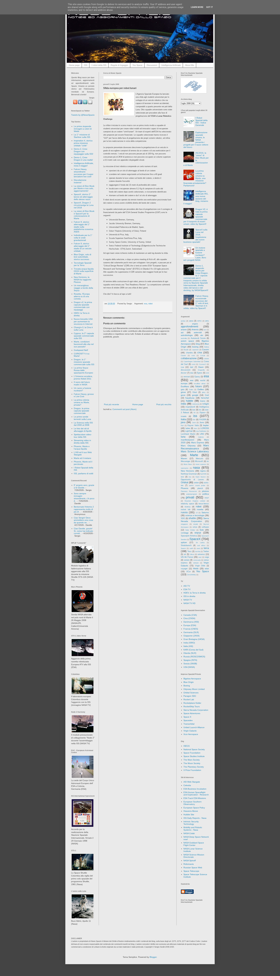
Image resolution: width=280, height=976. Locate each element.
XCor (188, 572)
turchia (197, 551)
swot (198, 548)
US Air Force (187, 557)
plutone (205, 491)
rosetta (200, 509)
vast (199, 557)
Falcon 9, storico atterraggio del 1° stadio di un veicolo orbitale (82, 247)
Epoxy (197, 377)
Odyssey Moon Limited (194, 689)
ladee (188, 428)
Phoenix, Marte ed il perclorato (83, 462)
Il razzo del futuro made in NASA (82, 383)
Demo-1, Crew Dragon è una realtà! (83, 158)
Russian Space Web (192, 867)
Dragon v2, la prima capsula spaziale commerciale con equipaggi (83, 306)
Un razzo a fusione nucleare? (82, 389)
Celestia (187, 785)
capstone (195, 350)
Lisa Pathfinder (201, 431)
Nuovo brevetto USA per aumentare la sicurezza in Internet (83, 321)
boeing (195, 347)
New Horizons (187, 471)
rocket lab (185, 510)
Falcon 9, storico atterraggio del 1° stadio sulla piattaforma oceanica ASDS (83, 227)
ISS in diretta (189, 596)
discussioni (185, 370)
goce (183, 395)
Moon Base (188, 464)
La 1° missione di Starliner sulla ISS (82, 135)
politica (205, 494)
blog (198, 344)
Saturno (205, 512)
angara (195, 324)
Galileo (200, 389)
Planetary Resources (189, 491)
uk (185, 554)
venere (186, 560)
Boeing (186, 685)
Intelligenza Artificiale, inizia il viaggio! (84, 164)
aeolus (183, 321)
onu (190, 477)
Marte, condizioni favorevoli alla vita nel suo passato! (84, 344)
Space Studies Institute (194, 756)
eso (191, 380)
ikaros (202, 401)
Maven (184, 458)
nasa (196, 467)
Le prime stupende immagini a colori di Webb (83, 128)
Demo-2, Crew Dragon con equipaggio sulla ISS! (83, 151)
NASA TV (187, 600)
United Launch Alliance (193, 727)
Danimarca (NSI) (191, 622)
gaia (182, 390)
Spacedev (188, 720)
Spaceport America (189, 536)
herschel (205, 398)
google (195, 395)
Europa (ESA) (189, 625)
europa (184, 383)
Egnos (199, 373)
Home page (74, 65)
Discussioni (152, 65)
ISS (85, 65)
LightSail (188, 431)
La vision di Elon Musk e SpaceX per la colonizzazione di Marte (84, 215)
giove (183, 392)
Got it (209, 7)
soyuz (198, 532)
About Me (189, 65)
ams (207, 321)
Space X (187, 717)
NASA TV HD (189, 603)
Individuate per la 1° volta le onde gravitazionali (83, 237)
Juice (194, 422)
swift (191, 548)
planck (200, 488)
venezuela (197, 560)
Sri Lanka (200, 542)
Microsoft (199, 461)
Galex (191, 389)
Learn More (197, 7)
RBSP (207, 498)
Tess (189, 551)
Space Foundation (191, 753)
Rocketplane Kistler (192, 703)
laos (195, 428)
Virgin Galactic (190, 731)
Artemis (195, 329)
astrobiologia (187, 335)
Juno (202, 422)
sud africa (201, 545)
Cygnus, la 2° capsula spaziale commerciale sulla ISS (84, 335)
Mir (208, 461)
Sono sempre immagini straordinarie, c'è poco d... (84, 497)
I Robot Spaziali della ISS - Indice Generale (201, 121)
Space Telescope (191, 871)
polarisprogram (191, 494)
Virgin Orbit (200, 566)
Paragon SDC (189, 696)
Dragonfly (201, 370)
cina (199, 352)
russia (184, 512)
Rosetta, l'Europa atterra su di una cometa (82, 296)
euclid (202, 380)
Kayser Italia (193, 425)
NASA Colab (189, 833)
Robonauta (188, 864)
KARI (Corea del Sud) (193, 650)
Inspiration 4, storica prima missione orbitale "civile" (83, 143)
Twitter (206, 551)
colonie (206, 358)
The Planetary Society (193, 767)
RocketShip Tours (191, 706)
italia (183, 419)
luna (183, 436)
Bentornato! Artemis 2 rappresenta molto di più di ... (84, 509)
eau (191, 373)
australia (184, 338)
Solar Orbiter (190, 530)
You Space (137, 65)
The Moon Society (191, 763)
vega (207, 557)
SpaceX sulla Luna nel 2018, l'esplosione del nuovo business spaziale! (195, 235)
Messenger (185, 461)
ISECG (186, 746)
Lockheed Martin (188, 434)
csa (182, 367)
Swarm (183, 548)
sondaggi (184, 533)
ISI (194, 412)
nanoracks (184, 468)
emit (207, 373)
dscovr (184, 373)
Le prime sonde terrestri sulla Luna (82, 418)
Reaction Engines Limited (195, 501)
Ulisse (192, 554)
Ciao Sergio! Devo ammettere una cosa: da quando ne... (83, 520)
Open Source (201, 477)
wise (207, 568)
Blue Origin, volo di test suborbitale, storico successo (82, 257)
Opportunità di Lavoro (192, 480)
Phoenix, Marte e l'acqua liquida (82, 447)
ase (205, 330)
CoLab (202, 355)
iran (193, 410)
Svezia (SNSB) (190, 663)
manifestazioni (187, 440)
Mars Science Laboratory (195, 451)
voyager (184, 569)
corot (193, 364)
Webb (195, 568)
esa (145, 304)
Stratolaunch (186, 545)
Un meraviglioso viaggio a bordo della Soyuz (83, 288)
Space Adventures (191, 713)
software (205, 527)
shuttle (192, 518)
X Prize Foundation (192, 770)
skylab (195, 524)
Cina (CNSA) (189, 618)
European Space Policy (194, 807)
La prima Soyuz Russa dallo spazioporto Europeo (83, 370)
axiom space (187, 341)
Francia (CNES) (190, 629)
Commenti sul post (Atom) (124, 409)
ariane (184, 329)
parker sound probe (197, 485)
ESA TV (186, 589)
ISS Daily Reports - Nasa (194, 818)
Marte (194, 455)
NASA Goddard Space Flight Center (193, 844)
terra (206, 548)
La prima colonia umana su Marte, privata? (82, 402)
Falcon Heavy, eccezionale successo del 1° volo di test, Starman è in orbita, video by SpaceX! (196, 302)
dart (191, 367)
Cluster (183, 355)
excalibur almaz (200, 383)
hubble (189, 400)
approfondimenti (189, 326)
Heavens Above (190, 811)
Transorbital (188, 724)
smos (195, 527)
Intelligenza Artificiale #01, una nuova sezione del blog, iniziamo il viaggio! (196, 197)
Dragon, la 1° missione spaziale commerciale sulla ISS (84, 362)
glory (203, 392)
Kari (182, 425)
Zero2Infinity (191, 575)
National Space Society (194, 749)
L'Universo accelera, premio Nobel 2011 (83, 377)
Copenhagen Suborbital (192, 361)
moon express (201, 464)
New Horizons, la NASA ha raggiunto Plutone (82, 279)
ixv (194, 420)
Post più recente (111, 404)
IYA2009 (202, 420)
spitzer (184, 542)
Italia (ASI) (188, 646)
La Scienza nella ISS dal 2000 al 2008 (83, 423)
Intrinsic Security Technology (191, 822)
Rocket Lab (188, 699)
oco (182, 477)
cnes (193, 355)
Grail (207, 395)
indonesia (195, 404)
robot (150, 304)
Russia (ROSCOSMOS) (194, 656)
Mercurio (199, 459)
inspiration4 (190, 407)
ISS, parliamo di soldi (83, 473)
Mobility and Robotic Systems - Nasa (192, 828)
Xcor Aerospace (190, 734)
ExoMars (185, 386)
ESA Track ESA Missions (194, 798)
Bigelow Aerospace (192, 678)
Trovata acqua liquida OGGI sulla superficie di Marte (84, 271)
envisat (187, 377)
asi (182, 332)
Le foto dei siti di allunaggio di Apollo (83, 429)
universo (201, 554)
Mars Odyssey (188, 445)
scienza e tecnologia (194, 515)
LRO (202, 434)
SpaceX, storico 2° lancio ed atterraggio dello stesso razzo (83, 196)
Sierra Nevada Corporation (195, 710)
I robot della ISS (99, 65)
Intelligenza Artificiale (171, 65)
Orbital (184, 482)
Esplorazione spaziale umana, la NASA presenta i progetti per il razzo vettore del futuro (195, 139)
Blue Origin (188, 682)
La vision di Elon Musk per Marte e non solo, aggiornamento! (84, 188)
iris (200, 410)
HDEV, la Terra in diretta (194, 593)
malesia (201, 437)
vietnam (196, 563)
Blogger (153, 957)
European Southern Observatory (192, 803)
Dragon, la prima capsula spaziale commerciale (81, 410)
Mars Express (197, 442)
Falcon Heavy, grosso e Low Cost (84, 395)
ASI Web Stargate (191, 782)
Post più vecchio (163, 404)
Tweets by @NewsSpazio (82, 115)
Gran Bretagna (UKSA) (194, 639)
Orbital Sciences (190, 692)
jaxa (183, 422)
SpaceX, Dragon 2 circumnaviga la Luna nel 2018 (83, 205)
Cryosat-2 (202, 364)
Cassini (205, 349)
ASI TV (186, 586)
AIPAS (199, 321)
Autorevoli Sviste (198, 338)
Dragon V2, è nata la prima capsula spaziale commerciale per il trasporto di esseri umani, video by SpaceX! (195, 216)
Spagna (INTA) (190, 660)
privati (190, 497)
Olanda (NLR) (189, 653)
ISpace (202, 413)
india (183, 403)
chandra (189, 353)
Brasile (186, 350)
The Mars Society (191, 760)
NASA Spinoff (189, 860)
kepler (206, 425)
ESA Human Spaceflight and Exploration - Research (196, 793)
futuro (198, 386)
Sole (202, 530)
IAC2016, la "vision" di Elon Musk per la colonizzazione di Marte (196, 159)
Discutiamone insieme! (80, 181)
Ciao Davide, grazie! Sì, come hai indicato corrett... (83, 531)
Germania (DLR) (191, 632)
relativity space (187, 504)
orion (196, 482)
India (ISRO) (189, 643)
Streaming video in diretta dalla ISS (82, 441)
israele (183, 416)
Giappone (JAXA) (191, 636)
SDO (183, 518)
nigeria (203, 471)
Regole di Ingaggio (119, 65)
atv (201, 335)
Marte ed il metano (82, 458)
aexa (191, 321)
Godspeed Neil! (81, 350)
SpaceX (195, 539)
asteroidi (198, 332)
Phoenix (184, 488)
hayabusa (189, 398)
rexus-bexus (203, 504)
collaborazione (189, 358)
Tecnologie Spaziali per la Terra (82, 264)
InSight (205, 404)
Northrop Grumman (189, 474)
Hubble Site (188, 814)
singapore (184, 524)
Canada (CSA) (190, 615)
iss (195, 416)
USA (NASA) (189, 667)
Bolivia (206, 347)
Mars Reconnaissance (195, 447)
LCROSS (205, 428)
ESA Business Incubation (194, 789)
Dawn (201, 367)
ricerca (187, 507)
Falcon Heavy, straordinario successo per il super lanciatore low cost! (83, 173)
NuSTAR (203, 474)
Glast (194, 392)
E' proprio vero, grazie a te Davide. (84, 486)
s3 (197, 512)
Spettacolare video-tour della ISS (83, 435)
